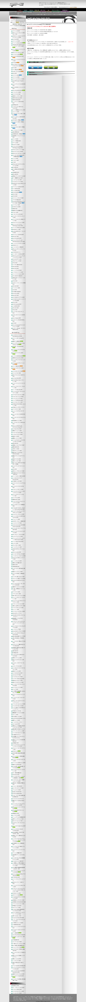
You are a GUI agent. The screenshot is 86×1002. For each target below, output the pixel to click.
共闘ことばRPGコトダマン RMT (19, 605)
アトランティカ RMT (17, 92)
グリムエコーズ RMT (17, 789)
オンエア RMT (15, 689)
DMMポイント (15, 245)
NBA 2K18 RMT (16, 266)
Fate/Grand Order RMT (17, 378)
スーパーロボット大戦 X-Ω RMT (19, 476)
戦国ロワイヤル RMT (17, 671)
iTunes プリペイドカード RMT (18, 222)
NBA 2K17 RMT (16, 236)
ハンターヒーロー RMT (17, 179)
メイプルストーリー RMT (18, 130)
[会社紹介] (25, 10)
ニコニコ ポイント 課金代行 (18, 247)
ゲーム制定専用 (16, 932)
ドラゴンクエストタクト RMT (18, 903)
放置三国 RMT (15, 650)
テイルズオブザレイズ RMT (18, 705)
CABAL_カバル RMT (17, 71)
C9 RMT (14, 162)
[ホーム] (20, 10)
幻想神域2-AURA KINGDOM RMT (19, 901)
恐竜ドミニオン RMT (17, 460)
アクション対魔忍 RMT (17, 852)
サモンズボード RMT (17, 545)
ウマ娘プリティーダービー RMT (19, 943)
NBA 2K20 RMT (16, 286)
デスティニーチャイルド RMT (18, 603)
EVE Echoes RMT (16, 293)
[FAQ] (49, 10)
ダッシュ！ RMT (16, 609)
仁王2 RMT (15, 289)
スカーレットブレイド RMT (18, 197)
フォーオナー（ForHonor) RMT (19, 254)
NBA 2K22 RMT (16, 307)
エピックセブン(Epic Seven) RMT (19, 825)
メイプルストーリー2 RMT (18, 272)
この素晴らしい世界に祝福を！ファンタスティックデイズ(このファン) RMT (19, 864)
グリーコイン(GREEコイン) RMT (19, 762)
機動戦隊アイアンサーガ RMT (18, 712)
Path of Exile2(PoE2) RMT (17, 90)
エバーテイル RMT (16, 815)
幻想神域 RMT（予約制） (18, 133)
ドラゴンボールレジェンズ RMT (19, 703)
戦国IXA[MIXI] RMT (16, 99)
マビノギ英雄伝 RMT (17, 140)
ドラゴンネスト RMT (37, 12)
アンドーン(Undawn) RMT (18, 42)
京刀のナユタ (15, 751)
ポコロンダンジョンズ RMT (18, 396)
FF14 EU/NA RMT (16, 192)
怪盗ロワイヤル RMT (17, 459)
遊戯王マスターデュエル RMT (18, 974)
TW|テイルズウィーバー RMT (18, 149)
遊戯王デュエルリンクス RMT (18, 586)
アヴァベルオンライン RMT (18, 368)
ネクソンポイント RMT (20, 997)
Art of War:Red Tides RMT (17, 673)
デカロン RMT (15, 212)
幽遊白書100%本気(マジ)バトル (19, 729)
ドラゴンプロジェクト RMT (18, 607)
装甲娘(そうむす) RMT (17, 905)
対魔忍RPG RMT (16, 813)
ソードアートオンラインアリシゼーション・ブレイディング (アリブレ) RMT (19, 840)
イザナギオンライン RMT (18, 371)
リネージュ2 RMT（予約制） (37, 999)
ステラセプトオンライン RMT (18, 394)
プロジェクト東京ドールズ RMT (19, 578)
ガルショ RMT (15, 714)
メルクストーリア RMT (17, 523)
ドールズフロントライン (17, 722)
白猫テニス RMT (16, 448)
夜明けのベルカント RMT (18, 680)
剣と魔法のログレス (16, 734)
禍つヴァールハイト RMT (18, 820)
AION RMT (44, 12)
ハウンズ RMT (15, 158)
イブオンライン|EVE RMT (18, 214)
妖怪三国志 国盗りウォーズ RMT (19, 636)
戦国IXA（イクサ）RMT (48, 996)
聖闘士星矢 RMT (16, 446)
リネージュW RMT (16, 41)
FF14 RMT (15, 62)
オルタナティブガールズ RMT (18, 514)
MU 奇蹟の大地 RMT (17, 291)
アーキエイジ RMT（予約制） (18, 121)
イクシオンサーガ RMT (17, 993)
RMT (25, 1000)
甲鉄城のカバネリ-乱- (17, 710)
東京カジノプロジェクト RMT (18, 471)
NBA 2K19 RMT (16, 268)
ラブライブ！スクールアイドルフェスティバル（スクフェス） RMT (19, 623)
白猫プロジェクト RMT (17, 450)
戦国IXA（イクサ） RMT (17, 96)
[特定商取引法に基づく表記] (65, 10)
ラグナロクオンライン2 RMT (18, 991)
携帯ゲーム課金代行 (16, 341)
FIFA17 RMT (15, 194)
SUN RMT (14, 323)
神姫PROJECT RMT (16, 499)
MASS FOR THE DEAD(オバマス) (19, 718)
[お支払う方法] (37, 10)
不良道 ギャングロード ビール (18, 407)
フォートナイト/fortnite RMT (18, 274)
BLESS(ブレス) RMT (16, 206)
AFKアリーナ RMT (16, 895)
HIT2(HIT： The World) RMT (18, 346)
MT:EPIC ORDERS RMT (17, 793)
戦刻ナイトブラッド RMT (18, 571)
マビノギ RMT (15, 138)
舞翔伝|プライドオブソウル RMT (19, 176)
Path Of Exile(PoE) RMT (17, 238)
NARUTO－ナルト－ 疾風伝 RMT (19, 521)
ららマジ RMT (15, 543)
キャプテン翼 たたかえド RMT (19, 576)
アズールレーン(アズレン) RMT (19, 611)
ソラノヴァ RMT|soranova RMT (19, 227)
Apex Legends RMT (16, 723)
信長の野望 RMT (16, 132)
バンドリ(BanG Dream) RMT (18, 541)
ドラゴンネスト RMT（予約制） (19, 126)
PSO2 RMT (19, 12)
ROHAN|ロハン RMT (17, 229)
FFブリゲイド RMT (16, 591)
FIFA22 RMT (15, 309)
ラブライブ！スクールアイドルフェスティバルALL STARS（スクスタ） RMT (19, 890)
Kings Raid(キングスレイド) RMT (19, 631)
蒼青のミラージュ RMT (17, 657)
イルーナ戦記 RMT (16, 366)
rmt (27, 24)
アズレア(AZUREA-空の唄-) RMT (19, 965)
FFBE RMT (15, 469)
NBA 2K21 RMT (16, 295)
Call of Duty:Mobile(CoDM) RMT (19, 934)
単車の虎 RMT (15, 443)
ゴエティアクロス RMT (17, 666)
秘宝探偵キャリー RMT (17, 420)
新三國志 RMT (15, 652)
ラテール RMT (63, 12)
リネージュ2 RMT (56, 12)
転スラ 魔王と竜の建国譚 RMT (19, 945)
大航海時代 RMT (16, 172)
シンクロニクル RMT (17, 960)
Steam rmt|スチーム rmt (17, 259)
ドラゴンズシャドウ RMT (18, 398)
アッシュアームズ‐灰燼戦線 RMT (19, 817)
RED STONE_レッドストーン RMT (20, 996)
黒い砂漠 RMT (15, 167)
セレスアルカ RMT (16, 497)
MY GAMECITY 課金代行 (17, 275)
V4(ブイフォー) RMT (17, 907)
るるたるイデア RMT (17, 674)
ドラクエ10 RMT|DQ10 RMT (18, 56)
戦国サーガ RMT (16, 436)
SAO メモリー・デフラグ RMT (18, 534)
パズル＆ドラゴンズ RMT (18, 434)
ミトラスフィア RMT (17, 629)
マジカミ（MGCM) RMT (17, 786)
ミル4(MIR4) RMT (16, 306)
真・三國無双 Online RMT (18, 177)
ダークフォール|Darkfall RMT (18, 186)
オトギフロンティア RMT (18, 676)
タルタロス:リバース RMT (18, 181)
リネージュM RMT (16, 30)
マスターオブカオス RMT (18, 432)
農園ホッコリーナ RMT (17, 438)
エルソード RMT (16, 111)
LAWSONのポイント (16, 252)
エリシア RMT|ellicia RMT (18, 400)
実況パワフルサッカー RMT (18, 682)
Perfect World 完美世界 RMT (58, 996)
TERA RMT (25, 12)
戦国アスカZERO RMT (17, 764)
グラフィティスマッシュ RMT (18, 730)
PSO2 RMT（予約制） (62, 999)
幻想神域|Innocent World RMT (44, 997)
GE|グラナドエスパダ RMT (18, 151)
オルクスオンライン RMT (18, 402)
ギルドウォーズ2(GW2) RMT (18, 234)
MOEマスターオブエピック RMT (19, 153)
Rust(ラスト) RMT (16, 144)
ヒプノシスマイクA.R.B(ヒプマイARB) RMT (40, 24)
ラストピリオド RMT (17, 373)
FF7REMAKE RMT (16, 877)
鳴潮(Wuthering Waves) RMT (18, 357)
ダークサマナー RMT (17, 409)
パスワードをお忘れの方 (15, 25)
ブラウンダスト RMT (17, 593)
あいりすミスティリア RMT (18, 788)
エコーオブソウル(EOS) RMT (18, 975)
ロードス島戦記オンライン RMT (19, 109)
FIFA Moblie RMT (16, 774)
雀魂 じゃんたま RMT (17, 958)
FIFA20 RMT (15, 280)
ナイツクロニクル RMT (17, 560)
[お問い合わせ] (43, 10)
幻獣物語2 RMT (16, 742)
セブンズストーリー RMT (18, 687)
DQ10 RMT (21, 1000)
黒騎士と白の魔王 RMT (17, 562)
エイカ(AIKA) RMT (16, 190)
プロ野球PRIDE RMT (17, 924)
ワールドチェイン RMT (17, 547)
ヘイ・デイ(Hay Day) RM (17, 389)
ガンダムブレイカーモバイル (18, 798)
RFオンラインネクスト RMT (18, 52)
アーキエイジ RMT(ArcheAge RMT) (57, 997)
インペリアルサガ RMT (17, 270)
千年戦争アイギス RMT (17, 481)
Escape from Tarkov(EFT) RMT (18, 917)
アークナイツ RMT (16, 287)
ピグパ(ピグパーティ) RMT (18, 352)
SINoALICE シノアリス (17, 613)
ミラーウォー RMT (16, 204)
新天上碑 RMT (15, 174)
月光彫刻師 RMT (16, 939)
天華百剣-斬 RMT (16, 566)
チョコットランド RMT (17, 947)
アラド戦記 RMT (16, 69)
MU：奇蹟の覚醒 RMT (17, 772)
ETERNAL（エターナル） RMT (19, 936)
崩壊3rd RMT (15, 564)
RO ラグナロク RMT (16, 94)
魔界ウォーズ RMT (16, 720)
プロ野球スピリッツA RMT (18, 922)
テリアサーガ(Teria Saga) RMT (18, 678)
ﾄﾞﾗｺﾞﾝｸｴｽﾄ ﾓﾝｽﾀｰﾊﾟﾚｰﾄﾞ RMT (19, 732)
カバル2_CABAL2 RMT (17, 989)
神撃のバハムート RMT (17, 430)
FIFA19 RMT (15, 262)
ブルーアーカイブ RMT (17, 941)
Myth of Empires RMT (17, 318)
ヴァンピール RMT (16, 54)
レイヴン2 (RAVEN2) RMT (18, 356)
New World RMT (16, 39)
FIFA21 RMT (15, 302)
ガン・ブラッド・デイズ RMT (18, 987)
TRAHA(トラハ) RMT (17, 893)
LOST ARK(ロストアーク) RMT (19, 297)
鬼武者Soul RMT (16, 985)
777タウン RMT (16, 160)
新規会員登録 (22, 25)
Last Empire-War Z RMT (17, 428)
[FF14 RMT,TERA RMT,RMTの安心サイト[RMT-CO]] (19, 3)
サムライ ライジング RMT (18, 536)
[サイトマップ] (56, 10)
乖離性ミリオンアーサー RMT (18, 445)
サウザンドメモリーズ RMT (18, 489)
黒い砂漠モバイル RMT (17, 716)
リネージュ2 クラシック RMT (18, 78)
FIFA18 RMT (15, 196)
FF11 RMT (15, 67)
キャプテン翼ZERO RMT (17, 264)
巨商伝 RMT (15, 208)
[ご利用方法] (31, 10)
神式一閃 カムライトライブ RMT (19, 595)
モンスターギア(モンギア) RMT (19, 554)
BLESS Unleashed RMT (17, 304)
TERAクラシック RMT (17, 260)
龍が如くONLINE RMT (17, 791)
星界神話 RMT (15, 104)
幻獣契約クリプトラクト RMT (18, 900)
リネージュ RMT (16, 75)
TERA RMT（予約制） (17, 120)
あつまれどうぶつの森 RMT (18, 861)
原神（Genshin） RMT (17, 915)
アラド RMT (49, 12)
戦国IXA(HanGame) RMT (17, 97)
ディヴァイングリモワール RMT (19, 243)
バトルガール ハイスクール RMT (19, 555)
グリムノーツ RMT (16, 519)
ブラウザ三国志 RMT (17, 199)
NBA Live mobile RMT (17, 552)
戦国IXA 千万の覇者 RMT (17, 210)
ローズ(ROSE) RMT (16, 188)
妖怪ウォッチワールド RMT (18, 818)
